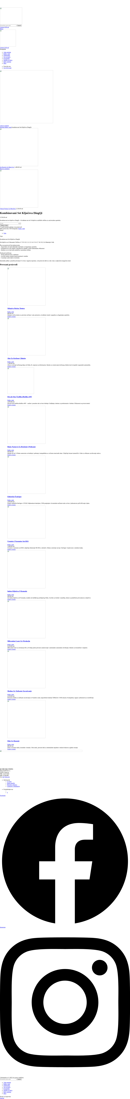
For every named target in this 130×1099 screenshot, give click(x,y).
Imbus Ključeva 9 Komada (17, 591)
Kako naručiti (11, 783)
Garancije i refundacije (13, 786)
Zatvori (2, 1098)
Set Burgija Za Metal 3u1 (7, 167)
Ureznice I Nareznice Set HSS (18, 541)
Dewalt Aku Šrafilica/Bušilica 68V (19, 397)
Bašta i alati (8, 127)
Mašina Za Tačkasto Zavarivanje (19, 691)
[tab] (67, 233)
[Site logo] (11, 24)
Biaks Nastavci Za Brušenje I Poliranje (21, 447)
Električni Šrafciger (14, 497)
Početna (2, 127)
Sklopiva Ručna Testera (16, 308)
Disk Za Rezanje (13, 741)
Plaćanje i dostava (12, 785)
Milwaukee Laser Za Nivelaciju (18, 641)
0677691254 (6, 777)
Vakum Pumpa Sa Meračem (8, 208)
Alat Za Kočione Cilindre (16, 358)
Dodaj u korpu (4, 225)
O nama (9, 781)
